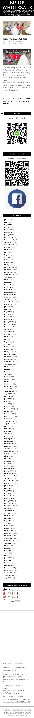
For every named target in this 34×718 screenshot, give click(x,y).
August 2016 (8, 513)
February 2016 (9, 528)
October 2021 (9, 359)
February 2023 (9, 319)
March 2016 (8, 526)
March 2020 (8, 406)
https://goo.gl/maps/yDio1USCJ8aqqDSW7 (17, 702)
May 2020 (7, 401)
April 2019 (7, 434)
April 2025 (7, 257)
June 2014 (7, 558)
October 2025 (9, 242)
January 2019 (8, 441)
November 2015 (9, 535)
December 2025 (9, 237)
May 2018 (7, 461)
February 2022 (9, 349)
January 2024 (8, 292)
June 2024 (7, 282)
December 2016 (9, 503)
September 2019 (9, 421)
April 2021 (7, 374)
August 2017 (8, 483)
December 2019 (9, 414)
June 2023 (7, 309)
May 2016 (7, 521)
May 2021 (7, 371)
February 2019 (9, 439)
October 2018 (9, 448)
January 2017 (8, 501)
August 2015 (8, 543)
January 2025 (8, 265)
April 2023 (7, 314)
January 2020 (8, 411)
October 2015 (9, 538)
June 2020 (7, 399)
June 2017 (7, 488)
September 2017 (9, 481)
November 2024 (9, 270)
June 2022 (7, 339)
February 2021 (9, 379)
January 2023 (8, 322)
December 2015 (9, 533)
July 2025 (7, 250)
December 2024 (9, 267)
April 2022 (7, 344)
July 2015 (7, 545)
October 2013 (9, 573)
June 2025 (7, 252)
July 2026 (7, 220)
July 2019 (7, 426)
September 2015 (9, 540)
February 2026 (9, 232)
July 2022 (7, 337)
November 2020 (9, 386)
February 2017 (9, 498)
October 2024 (9, 272)
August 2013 (8, 578)
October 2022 (9, 329)
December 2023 (9, 294)
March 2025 (8, 260)
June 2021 (7, 369)
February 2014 (9, 565)
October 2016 (9, 508)
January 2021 (8, 381)
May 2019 (7, 431)
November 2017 (9, 476)
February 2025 (9, 262)
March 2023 (8, 317)
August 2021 (8, 364)
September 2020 (9, 391)
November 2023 (9, 297)
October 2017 (9, 478)
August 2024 (8, 277)
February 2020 (9, 409)
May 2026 (7, 225)
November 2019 (9, 416)
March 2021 (8, 376)
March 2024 (8, 287)
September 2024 (9, 274)
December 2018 (9, 444)
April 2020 (7, 404)
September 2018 (9, 451)
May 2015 (7, 550)
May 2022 (7, 342)
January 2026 (8, 235)
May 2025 (7, 255)
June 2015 (7, 548)
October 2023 (9, 299)
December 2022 (9, 324)
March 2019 (8, 436)
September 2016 (9, 511)
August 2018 (8, 453)
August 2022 (8, 334)
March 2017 (8, 496)
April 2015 (7, 553)
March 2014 (8, 563)
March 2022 (8, 347)
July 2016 (7, 516)
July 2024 (7, 279)
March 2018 (8, 466)
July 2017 (7, 486)
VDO (20, 44)
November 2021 (9, 357)
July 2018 (7, 456)
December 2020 (9, 384)
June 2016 (7, 518)
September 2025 (9, 245)
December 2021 (9, 354)
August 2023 (8, 304)
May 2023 (7, 312)
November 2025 (9, 240)
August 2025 (8, 247)
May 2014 (7, 560)
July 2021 (7, 366)
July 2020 (7, 396)
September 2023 (9, 302)
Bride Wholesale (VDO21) (21, 99)
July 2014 (7, 555)
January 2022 (8, 352)
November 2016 (9, 506)
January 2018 (8, 471)
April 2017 (7, 493)
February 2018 (9, 468)
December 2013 (9, 568)
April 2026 (7, 227)
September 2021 (9, 361)
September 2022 (9, 332)
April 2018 (7, 463)
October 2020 (9, 389)
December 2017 (9, 473)
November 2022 (9, 327)
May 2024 (7, 284)
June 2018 (7, 458)
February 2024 (9, 289)
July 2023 (7, 307)
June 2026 (7, 222)
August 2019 (8, 424)
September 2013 (9, 575)
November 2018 (9, 446)
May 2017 (7, 491)
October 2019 (9, 419)
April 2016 (7, 523)
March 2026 (8, 230)
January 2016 (8, 530)
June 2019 (7, 429)
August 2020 (8, 394)
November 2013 (9, 570)
